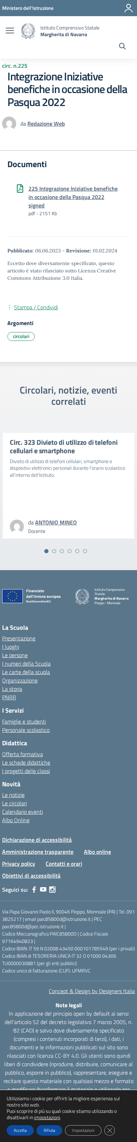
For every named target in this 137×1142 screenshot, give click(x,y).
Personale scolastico (26, 730)
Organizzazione (20, 680)
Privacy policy (18, 863)
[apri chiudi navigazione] (10, 31)
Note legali (69, 1005)
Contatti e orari (64, 863)
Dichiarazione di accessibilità (37, 840)
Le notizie (13, 795)
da (23, 123)
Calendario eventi (22, 811)
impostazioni (47, 1117)
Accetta (20, 1130)
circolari (21, 336)
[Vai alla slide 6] (85, 551)
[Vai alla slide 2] (54, 551)
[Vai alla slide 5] (77, 551)
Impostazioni (83, 1130)
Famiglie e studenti (24, 721)
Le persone (15, 655)
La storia (12, 689)
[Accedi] (128, 8)
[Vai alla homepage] (28, 31)
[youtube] (43, 889)
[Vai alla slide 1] (46, 551)
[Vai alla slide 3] (62, 551)
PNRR (9, 697)
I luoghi (10, 646)
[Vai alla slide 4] (69, 551)
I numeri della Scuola (26, 663)
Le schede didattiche (26, 762)
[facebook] (34, 889)
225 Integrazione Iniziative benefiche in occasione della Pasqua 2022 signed (73, 197)
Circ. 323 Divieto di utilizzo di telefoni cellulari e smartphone (64, 446)
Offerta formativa (22, 754)
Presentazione (18, 638)
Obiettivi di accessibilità (31, 875)
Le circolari (14, 803)
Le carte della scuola (26, 672)
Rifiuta (49, 1130)
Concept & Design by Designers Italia (92, 991)
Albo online (97, 851)
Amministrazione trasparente (37, 851)
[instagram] (52, 889)
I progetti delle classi (26, 771)
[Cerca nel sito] (122, 47)
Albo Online (16, 820)
